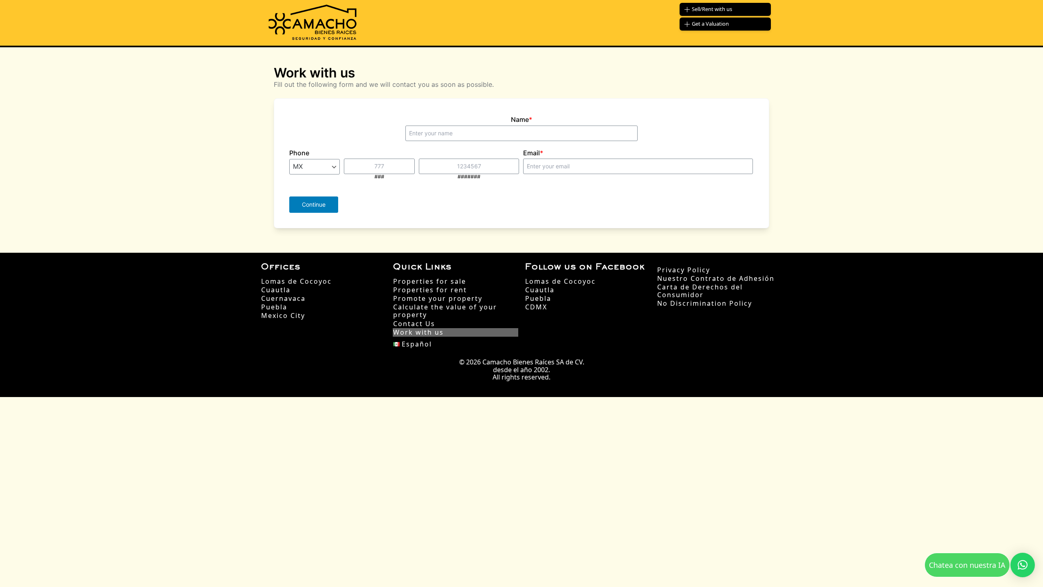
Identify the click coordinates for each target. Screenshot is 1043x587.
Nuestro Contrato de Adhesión (716, 278)
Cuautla (275, 290)
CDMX (536, 307)
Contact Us (414, 324)
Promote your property (437, 298)
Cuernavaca (283, 298)
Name (521, 119)
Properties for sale (429, 281)
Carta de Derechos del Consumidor (700, 291)
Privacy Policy (683, 270)
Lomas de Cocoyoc (296, 281)
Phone (299, 153)
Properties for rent (430, 290)
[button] (1022, 565)
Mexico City (283, 315)
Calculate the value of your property (445, 311)
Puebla (274, 307)
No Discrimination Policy (704, 303)
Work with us (418, 332)
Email (533, 153)
